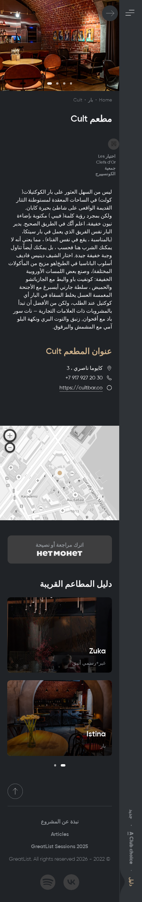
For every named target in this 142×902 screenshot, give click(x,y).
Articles (60, 834)
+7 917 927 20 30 (84, 377)
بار (90, 100)
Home (105, 100)
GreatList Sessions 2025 (59, 846)
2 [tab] (57, 83)
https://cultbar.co (81, 387)
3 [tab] (64, 83)
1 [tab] (49, 83)
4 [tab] (71, 83)
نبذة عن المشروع (60, 821)
